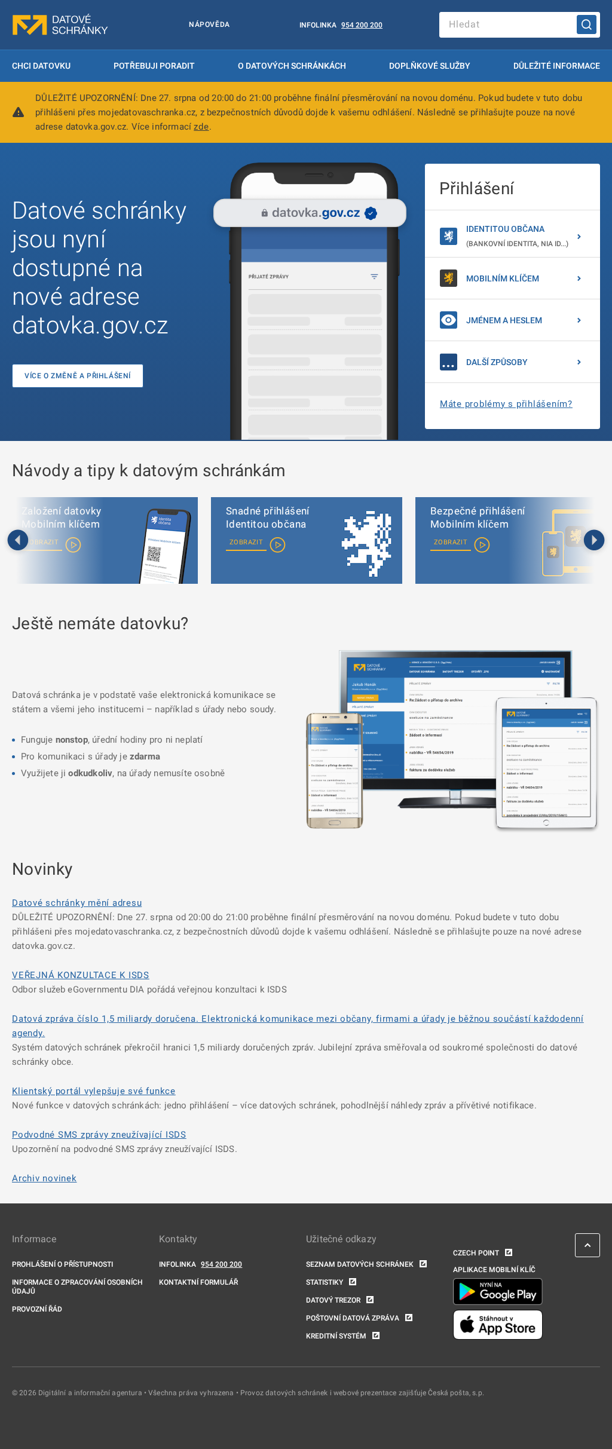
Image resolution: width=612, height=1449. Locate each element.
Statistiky (324, 1282)
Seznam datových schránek (360, 1264)
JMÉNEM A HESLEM (504, 320)
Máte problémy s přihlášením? (506, 404)
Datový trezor (333, 1300)
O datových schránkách (292, 66)
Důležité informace (556, 66)
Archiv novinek (44, 1178)
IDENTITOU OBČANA (517, 236)
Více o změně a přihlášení (78, 376)
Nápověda (209, 24)
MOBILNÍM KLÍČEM (502, 278)
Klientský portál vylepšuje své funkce (94, 1091)
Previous (18, 541)
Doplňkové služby (429, 66)
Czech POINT (476, 1253)
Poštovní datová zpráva (352, 1318)
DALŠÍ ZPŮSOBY (497, 362)
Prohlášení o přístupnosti (62, 1264)
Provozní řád (37, 1309)
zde (201, 126)
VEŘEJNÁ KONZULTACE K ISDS (80, 975)
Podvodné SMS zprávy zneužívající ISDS (99, 1134)
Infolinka (317, 25)
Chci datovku (41, 66)
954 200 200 (361, 25)
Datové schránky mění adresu (77, 902)
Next (594, 541)
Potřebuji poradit (154, 66)
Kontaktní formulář (198, 1282)
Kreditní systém (336, 1336)
